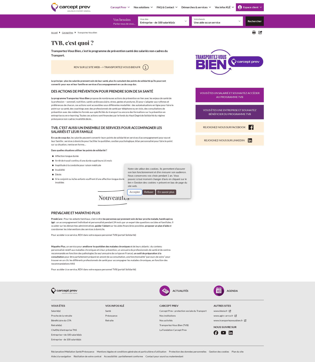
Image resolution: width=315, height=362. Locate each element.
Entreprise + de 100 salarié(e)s (66, 334)
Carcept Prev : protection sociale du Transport (183, 310)
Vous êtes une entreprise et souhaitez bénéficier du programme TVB (229, 112)
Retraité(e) (56, 325)
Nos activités (166, 320)
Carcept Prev (118, 7)
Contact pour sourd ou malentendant (164, 356)
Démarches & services (194, 7)
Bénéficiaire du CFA (61, 320)
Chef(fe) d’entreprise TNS (64, 330)
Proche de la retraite (61, 315)
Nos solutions (141, 7)
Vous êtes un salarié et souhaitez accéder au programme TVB (230, 94)
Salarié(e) (56, 310)
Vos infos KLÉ (223, 7)
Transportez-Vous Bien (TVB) (174, 325)
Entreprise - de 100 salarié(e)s (66, 339)
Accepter (135, 192)
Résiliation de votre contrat (87, 356)
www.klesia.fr (221, 310)
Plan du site (237, 351)
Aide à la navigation (61, 356)
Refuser (148, 192)
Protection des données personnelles (187, 351)
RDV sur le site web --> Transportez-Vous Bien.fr (107, 67)
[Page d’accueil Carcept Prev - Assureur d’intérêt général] (71, 7)
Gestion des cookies (219, 351)
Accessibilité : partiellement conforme (123, 356)
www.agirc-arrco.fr (224, 315)
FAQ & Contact (165, 7)
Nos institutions (167, 315)
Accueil (54, 32)
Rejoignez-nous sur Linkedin (224, 140)
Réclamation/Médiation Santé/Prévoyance (72, 351)
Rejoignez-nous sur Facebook (224, 127)
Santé (108, 310)
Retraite (109, 320)
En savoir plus (166, 192)
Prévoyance (111, 315)
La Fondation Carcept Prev (173, 330)
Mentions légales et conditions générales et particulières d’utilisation (131, 351)
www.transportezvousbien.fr (228, 320)
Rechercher (255, 21)
